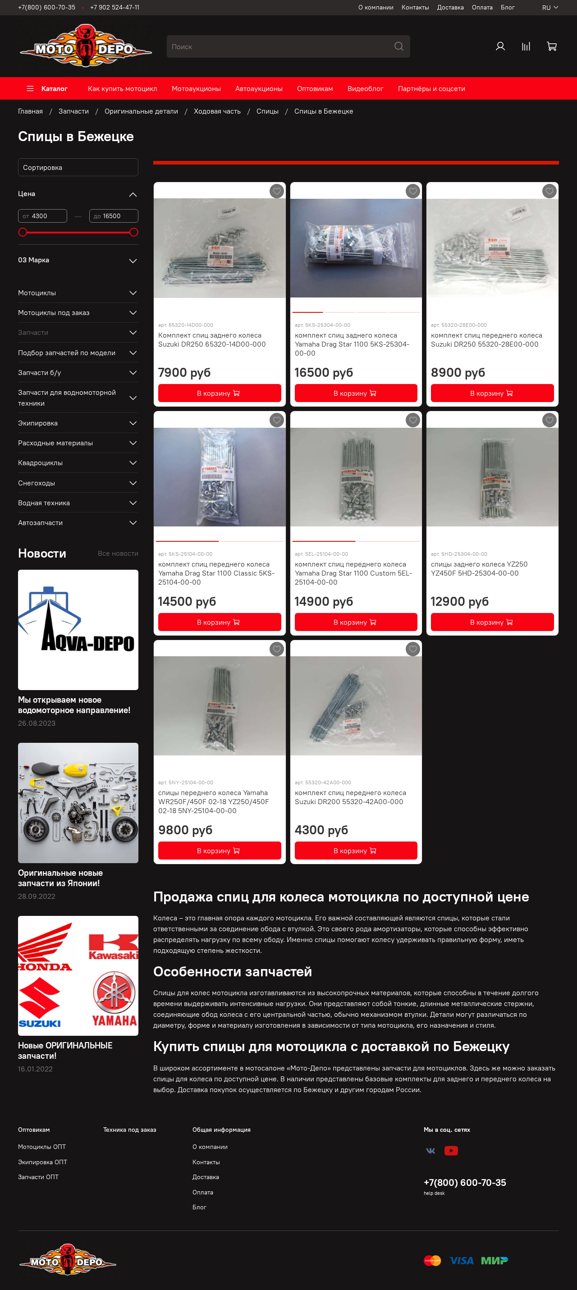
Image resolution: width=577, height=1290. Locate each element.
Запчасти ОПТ (38, 1177)
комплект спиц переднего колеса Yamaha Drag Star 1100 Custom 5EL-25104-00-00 (353, 572)
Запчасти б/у (39, 372)
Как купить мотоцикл (122, 88)
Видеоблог (366, 88)
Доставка (450, 7)
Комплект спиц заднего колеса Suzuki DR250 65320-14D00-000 (212, 339)
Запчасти (74, 110)
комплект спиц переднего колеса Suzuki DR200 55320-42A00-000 (350, 797)
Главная (30, 110)
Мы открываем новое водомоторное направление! (74, 704)
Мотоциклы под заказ (54, 312)
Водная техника (44, 502)
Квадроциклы (40, 462)
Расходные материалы (55, 442)
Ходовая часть (217, 110)
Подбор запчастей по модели (66, 352)
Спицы (267, 110)
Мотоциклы (37, 292)
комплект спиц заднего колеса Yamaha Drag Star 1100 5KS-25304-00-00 (352, 343)
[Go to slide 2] (340, 309)
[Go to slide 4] (404, 309)
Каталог (54, 88)
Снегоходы (36, 482)
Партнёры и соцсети (431, 88)
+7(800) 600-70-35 (46, 7)
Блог (508, 7)
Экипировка (38, 422)
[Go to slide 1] (308, 309)
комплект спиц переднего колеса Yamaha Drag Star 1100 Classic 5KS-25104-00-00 (216, 572)
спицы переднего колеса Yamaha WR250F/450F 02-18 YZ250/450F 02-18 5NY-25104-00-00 (213, 801)
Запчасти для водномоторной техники (67, 397)
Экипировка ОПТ (42, 1162)
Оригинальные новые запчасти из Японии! (60, 877)
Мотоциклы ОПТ (42, 1147)
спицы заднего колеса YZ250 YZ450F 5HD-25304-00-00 (479, 568)
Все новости (118, 553)
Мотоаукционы (196, 88)
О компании (376, 7)
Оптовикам (315, 88)
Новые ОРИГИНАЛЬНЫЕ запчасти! (65, 1050)
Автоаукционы (259, 88)
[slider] (22, 232)
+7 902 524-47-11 (114, 7)
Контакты (415, 7)
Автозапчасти (40, 522)
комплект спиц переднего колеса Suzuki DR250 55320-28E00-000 (486, 339)
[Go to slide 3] (372, 309)
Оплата (482, 7)
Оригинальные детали (141, 110)
